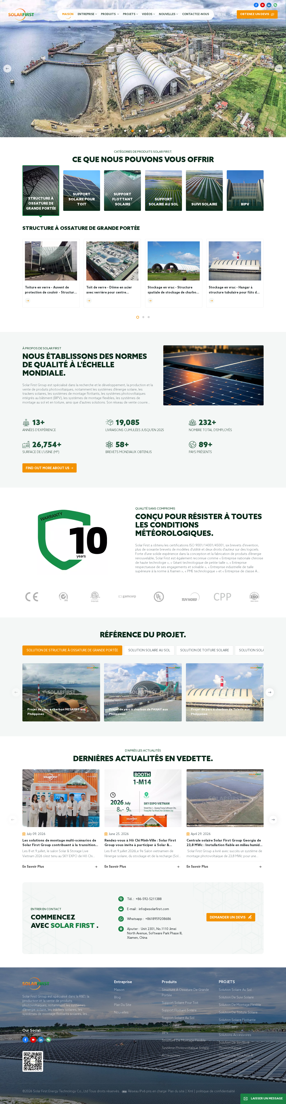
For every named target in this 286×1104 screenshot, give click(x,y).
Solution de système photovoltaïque (234, 1045)
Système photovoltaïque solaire (185, 1048)
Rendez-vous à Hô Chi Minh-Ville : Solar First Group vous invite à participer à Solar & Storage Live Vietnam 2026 (140, 843)
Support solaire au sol (178, 1018)
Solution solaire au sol (235, 990)
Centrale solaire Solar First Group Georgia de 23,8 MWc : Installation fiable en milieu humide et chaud (224, 843)
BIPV (165, 1033)
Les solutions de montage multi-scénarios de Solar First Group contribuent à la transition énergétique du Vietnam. (59, 843)
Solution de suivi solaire (236, 997)
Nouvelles (167, 14)
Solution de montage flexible (240, 1005)
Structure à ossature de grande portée (185, 992)
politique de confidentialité (215, 1091)
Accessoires (171, 1055)
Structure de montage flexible (184, 1040)
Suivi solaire (170, 1025)
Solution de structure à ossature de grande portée (239, 1058)
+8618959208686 (158, 919)
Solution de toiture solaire (238, 1012)
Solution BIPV (228, 1027)
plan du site (122, 1005)
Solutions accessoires (235, 1035)
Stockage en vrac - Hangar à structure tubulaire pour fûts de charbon (234, 290)
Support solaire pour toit (180, 1003)
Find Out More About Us (47, 468)
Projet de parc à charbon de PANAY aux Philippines (138, 712)
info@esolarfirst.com (154, 909)
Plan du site (176, 1091)
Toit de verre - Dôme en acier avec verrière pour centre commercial (109, 290)
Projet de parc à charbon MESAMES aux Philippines (56, 712)
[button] (125, 131)
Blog (117, 997)
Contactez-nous (195, 14)
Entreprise (86, 14)
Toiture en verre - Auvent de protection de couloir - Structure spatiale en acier (50, 290)
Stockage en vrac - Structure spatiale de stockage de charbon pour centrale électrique (173, 290)
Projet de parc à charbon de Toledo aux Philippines (220, 712)
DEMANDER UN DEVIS (228, 918)
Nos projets (93, 116)
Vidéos (147, 14)
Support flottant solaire (179, 1010)
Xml (190, 1091)
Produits (108, 14)
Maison (67, 14)
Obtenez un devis (254, 14)
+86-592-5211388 (149, 899)
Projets (129, 14)
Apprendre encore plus (47, 116)
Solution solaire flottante (237, 1020)
